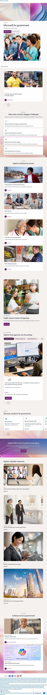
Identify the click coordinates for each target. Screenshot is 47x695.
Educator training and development (31, 682)
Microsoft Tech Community (39, 686)
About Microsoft (27, 687)
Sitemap (11, 693)
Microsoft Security (8, 684)
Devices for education (36, 680)
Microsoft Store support (33, 679)
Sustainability (19, 688)
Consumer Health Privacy (4, 693)
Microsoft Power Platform (27, 684)
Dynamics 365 (14, 684)
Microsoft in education (28, 680)
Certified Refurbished (4, 680)
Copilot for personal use (42, 678)
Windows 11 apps (13, 679)
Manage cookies (26, 693)
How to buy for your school (19, 682)
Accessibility (14, 688)
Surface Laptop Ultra (14, 678)
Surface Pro (2, 678)
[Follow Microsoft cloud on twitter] (15, 676)
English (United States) (4, 690)
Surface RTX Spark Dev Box (23, 678)
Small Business (3, 686)
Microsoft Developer (12, 686)
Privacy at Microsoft (40, 687)
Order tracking (44, 679)
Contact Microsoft (16, 693)
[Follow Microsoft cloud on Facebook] (10, 676)
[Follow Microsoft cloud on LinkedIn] (12, 676)
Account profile (19, 679)
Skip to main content (4, 0)
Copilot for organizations (32, 678)
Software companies (12, 687)
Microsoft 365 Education (9, 682)
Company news (33, 687)
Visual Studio (18, 687)
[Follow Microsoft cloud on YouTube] (18, 676)
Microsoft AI (2, 684)
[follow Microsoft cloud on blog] (20, 676)
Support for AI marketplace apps (28, 686)
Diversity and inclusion (8, 688)
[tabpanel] (23, 373)
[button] (7, 31)
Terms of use (31, 693)
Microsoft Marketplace (4, 687)
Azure (7, 686)
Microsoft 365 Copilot (43, 684)
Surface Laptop (7, 678)
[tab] (9, 339)
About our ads (2, 694)
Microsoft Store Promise (12, 680)
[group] (23, 86)
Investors (1, 688)
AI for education (6, 683)
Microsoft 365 (19, 684)
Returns (39, 679)
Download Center (26, 679)
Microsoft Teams (35, 684)
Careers (22, 687)
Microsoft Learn (19, 686)
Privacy (21, 693)
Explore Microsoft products (5, 679)
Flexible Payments (20, 680)
